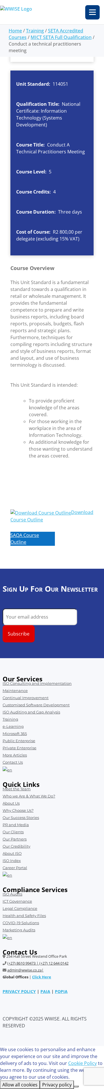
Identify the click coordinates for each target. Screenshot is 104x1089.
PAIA (45, 991)
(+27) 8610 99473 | (23, 963)
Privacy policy (57, 1085)
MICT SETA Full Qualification (61, 37)
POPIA (61, 991)
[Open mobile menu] (92, 12)
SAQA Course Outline (24, 538)
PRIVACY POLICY (19, 991)
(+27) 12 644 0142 (53, 963)
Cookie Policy (82, 1063)
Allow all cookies (20, 1085)
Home (15, 31)
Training (35, 31)
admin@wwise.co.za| (25, 970)
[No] (76, 1086)
